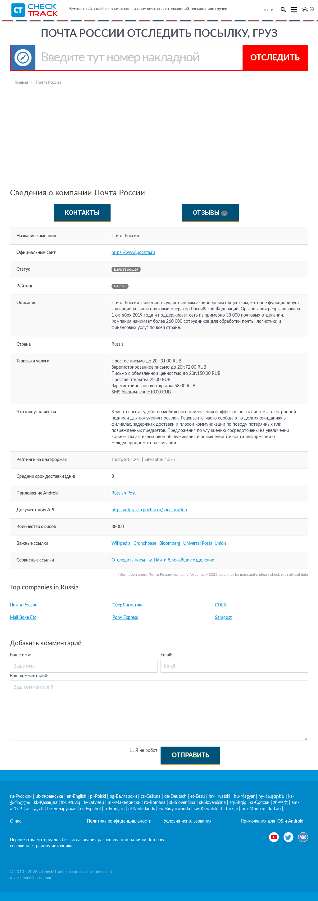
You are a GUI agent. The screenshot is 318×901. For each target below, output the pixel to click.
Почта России (24, 605)
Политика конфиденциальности (119, 821)
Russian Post (123, 493)
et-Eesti (197, 796)
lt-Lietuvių (70, 803)
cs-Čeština (151, 796)
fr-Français (114, 809)
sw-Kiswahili (205, 809)
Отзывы (209, 212)
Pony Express (125, 617)
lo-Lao (275, 809)
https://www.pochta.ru (133, 253)
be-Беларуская (61, 809)
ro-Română (155, 803)
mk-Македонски (124, 803)
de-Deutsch (175, 796)
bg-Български (123, 796)
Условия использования (187, 821)
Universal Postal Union (204, 543)
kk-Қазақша (45, 803)
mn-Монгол (253, 809)
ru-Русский (21, 796)
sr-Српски (260, 803)
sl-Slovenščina (212, 803)
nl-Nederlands (141, 809)
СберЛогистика (127, 605)
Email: (166, 655)
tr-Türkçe (229, 809)
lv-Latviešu (94, 803)
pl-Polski (98, 796)
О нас (15, 821)
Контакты (82, 212)
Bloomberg (169, 543)
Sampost (223, 617)
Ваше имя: (20, 655)
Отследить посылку (131, 560)
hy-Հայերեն (271, 796)
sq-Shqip (237, 803)
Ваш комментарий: (29, 676)
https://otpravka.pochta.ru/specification (149, 510)
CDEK (220, 605)
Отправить (190, 755)
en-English (76, 796)
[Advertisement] (159, 135)
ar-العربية (34, 809)
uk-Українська (49, 796)
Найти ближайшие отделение (184, 560)
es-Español (90, 809)
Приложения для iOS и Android (272, 821)
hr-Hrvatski (219, 796)
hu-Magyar (244, 796)
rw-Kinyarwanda (174, 809)
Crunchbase (145, 543)
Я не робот (146, 750)
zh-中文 (280, 803)
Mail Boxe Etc (23, 617)
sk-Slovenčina (182, 803)
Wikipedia (120, 543)
